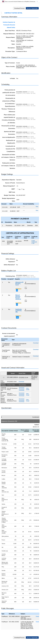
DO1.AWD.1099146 (14, 616)
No (23, 189)
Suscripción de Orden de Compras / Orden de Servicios (8, 157)
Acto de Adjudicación (8, 137)
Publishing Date (10, 276)
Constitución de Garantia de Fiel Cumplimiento (10, 148)
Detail (37, 616)
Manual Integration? (9, 186)
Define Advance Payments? (10, 260)
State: (13, 44)
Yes (20, 189)
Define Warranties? (9, 264)
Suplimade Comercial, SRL (18, 311)
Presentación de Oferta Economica (8, 127)
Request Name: (10, 37)
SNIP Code (12, 192)
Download (35, 343)
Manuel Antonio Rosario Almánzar (18, 297)
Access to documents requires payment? (8, 335)
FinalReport (5, 616)
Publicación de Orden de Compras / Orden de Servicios (8, 165)
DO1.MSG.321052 (14, 621)
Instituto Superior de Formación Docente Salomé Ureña (9, 24)
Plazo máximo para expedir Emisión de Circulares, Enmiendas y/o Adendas (8, 118)
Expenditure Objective (8, 179)
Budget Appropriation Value (8, 200)
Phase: (13, 41)
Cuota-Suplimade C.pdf (34, 242)
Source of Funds (10, 182)
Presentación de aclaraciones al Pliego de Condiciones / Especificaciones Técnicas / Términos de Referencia (8, 105)
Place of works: (10, 66)
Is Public (12, 78)
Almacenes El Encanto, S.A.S (19, 284)
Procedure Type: (10, 51)
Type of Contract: (10, 62)
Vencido (26, 240)
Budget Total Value (9, 195)
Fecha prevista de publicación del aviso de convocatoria (9, 92)
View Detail (27, 389)
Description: (11, 47)
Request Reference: (9, 33)
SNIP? (13, 189)
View (37, 206)
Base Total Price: (10, 30)
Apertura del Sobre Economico (9, 133)
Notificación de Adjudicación (10, 142)
